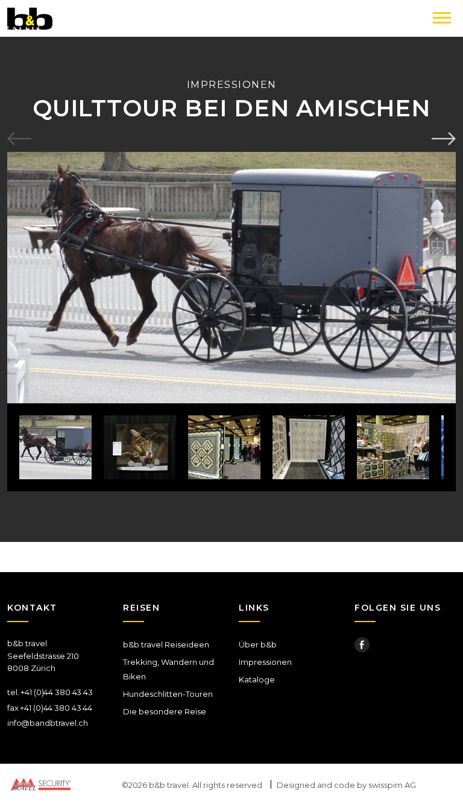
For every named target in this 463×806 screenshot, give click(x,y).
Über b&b (258, 644)
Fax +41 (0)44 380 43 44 (49, 708)
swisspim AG (392, 785)
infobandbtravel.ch (47, 723)
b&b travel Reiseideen (166, 644)
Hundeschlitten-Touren (168, 694)
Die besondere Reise (164, 711)
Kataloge (257, 679)
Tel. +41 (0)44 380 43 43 (50, 692)
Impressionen (265, 662)
